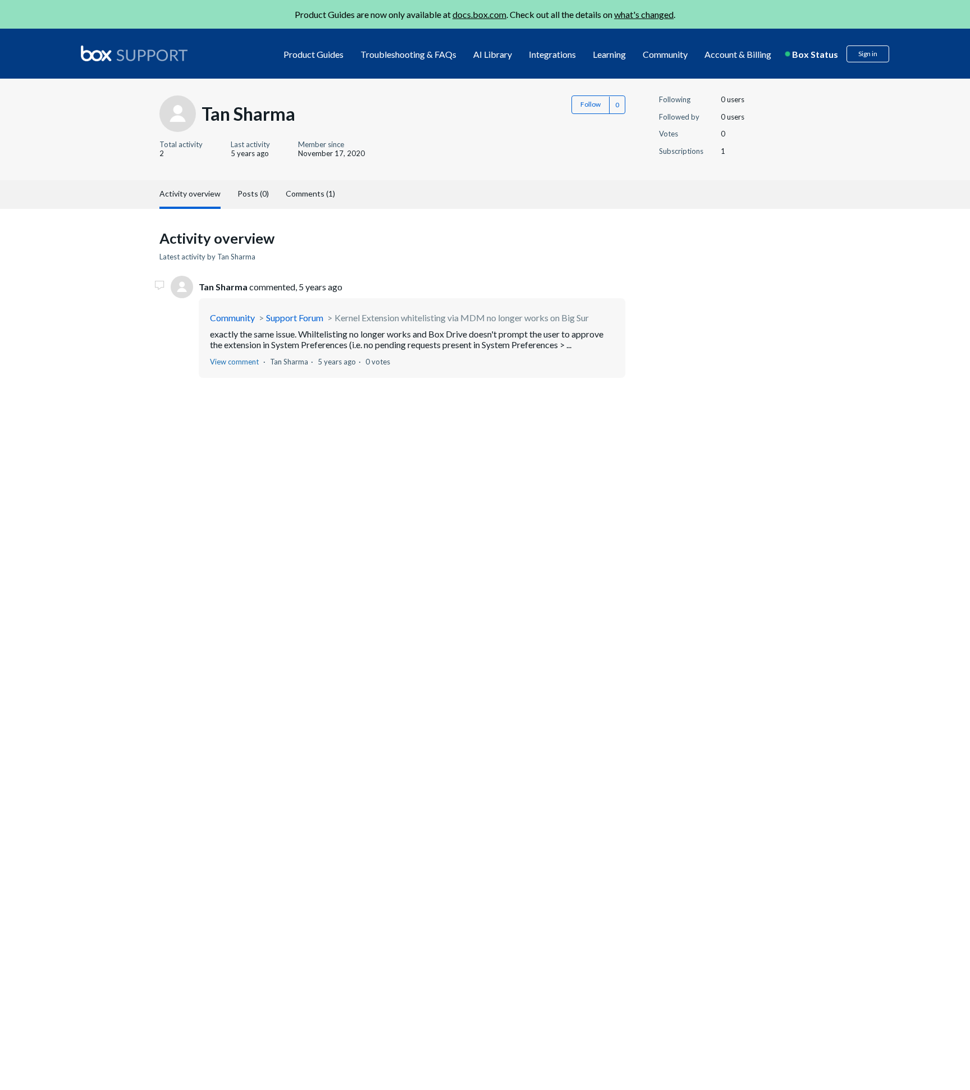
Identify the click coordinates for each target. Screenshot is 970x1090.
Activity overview (190, 193)
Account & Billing (737, 54)
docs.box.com (479, 14)
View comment (234, 361)
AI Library (492, 54)
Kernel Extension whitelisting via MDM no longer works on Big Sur (462, 317)
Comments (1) (310, 193)
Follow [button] (590, 104)
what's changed (644, 14)
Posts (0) (253, 193)
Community (665, 54)
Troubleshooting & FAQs (408, 54)
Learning (609, 54)
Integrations (552, 54)
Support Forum (294, 317)
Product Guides (313, 54)
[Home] (134, 54)
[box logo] (134, 53)
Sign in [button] (867, 53)
